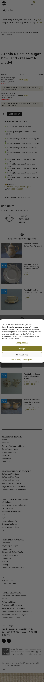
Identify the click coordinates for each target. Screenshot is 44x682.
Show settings (22, 355)
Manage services (22, 343)
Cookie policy (16, 359)
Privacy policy (27, 359)
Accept (22, 349)
